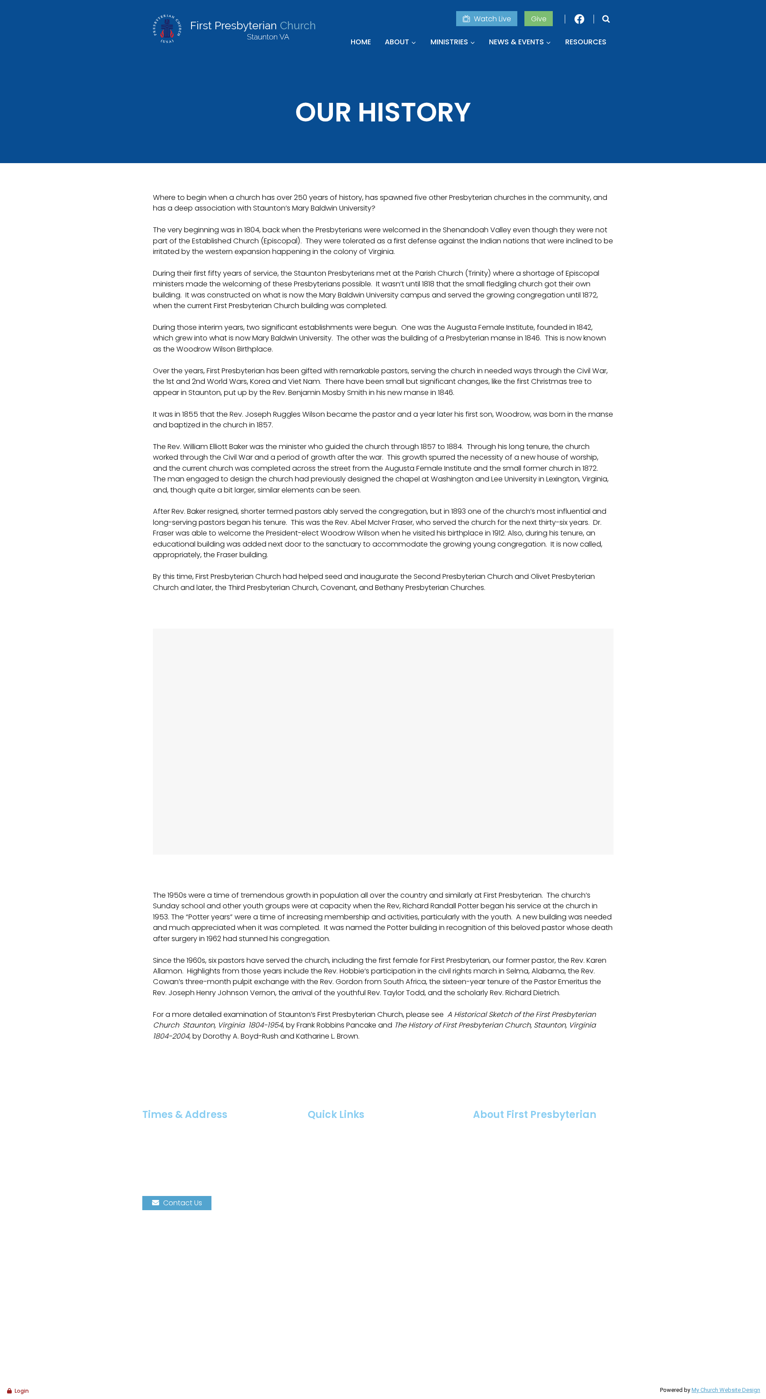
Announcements (344, 1143)
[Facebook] (579, 19)
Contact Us (182, 1203)
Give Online (335, 1193)
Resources (585, 42)
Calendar (332, 1155)
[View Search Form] (605, 19)
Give (539, 19)
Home (361, 42)
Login (22, 1391)
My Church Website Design (726, 1390)
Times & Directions (347, 1130)
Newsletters (335, 1168)
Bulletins (329, 1180)
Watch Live (492, 19)
